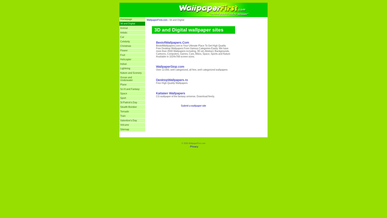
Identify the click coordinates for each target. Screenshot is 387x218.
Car (122, 37)
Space (123, 93)
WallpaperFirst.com (157, 20)
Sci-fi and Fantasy (130, 89)
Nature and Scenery (131, 73)
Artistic (123, 32)
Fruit (122, 55)
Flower (124, 50)
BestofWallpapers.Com (172, 42)
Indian (123, 64)
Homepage (126, 19)
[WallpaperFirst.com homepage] (193, 15)
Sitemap (124, 129)
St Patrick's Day (128, 102)
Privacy (194, 146)
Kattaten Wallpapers (170, 93)
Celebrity (125, 41)
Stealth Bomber (128, 107)
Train (123, 116)
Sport (123, 98)
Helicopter (125, 59)
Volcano (124, 125)
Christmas (125, 46)
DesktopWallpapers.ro (172, 80)
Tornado (124, 111)
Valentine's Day (128, 120)
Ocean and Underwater (126, 78)
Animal (124, 28)
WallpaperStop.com (170, 66)
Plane (123, 84)
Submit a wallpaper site (193, 105)
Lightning (125, 68)
